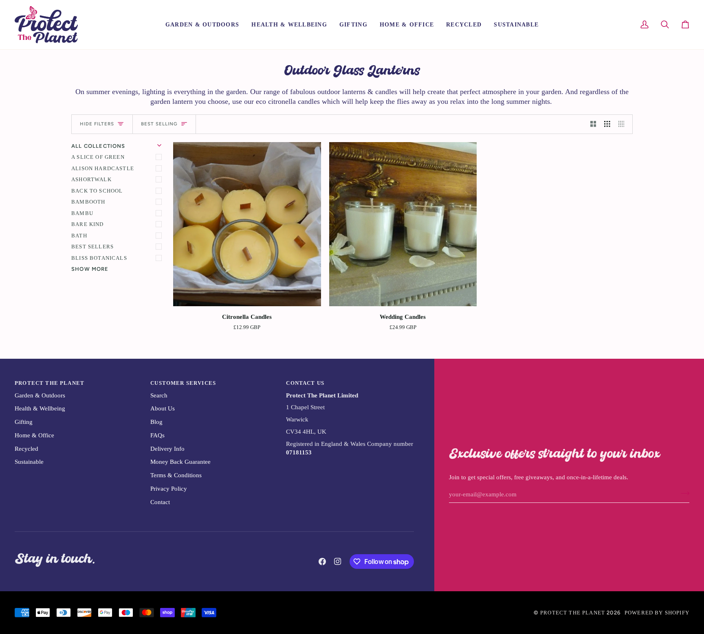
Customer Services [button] (183, 383)
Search (158, 395)
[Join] (682, 493)
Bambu (82, 213)
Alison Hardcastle (102, 168)
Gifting (24, 422)
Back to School (97, 191)
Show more (90, 269)
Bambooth (88, 202)
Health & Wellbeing (40, 408)
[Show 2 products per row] (593, 124)
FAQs (157, 435)
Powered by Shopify (657, 613)
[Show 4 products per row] (623, 124)
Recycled (26, 448)
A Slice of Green (98, 157)
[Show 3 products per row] (607, 124)
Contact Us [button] (305, 383)
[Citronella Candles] (247, 224)
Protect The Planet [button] (49, 383)
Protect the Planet (572, 613)
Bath (79, 236)
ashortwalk (91, 179)
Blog (156, 422)
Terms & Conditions (176, 475)
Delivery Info (167, 448)
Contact (160, 502)
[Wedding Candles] (403, 224)
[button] (202, 24)
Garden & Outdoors (40, 395)
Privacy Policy (168, 488)
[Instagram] (337, 561)
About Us (162, 408)
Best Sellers (92, 247)
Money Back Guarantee (180, 461)
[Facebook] (322, 561)
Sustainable (29, 461)
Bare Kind (87, 224)
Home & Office (34, 435)
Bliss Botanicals (99, 258)
